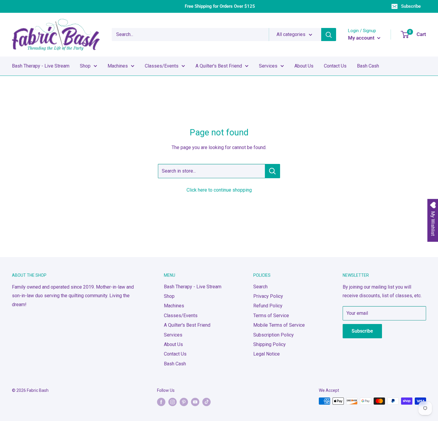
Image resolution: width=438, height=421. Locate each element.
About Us (303, 66)
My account (362, 38)
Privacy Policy (268, 296)
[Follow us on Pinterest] (184, 401)
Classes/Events (161, 66)
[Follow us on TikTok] (206, 401)
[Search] (328, 34)
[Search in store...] (272, 171)
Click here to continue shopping (219, 190)
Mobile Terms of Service (279, 325)
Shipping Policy (269, 344)
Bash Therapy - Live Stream (40, 66)
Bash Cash (368, 66)
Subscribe (411, 6)
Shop (85, 66)
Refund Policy (267, 306)
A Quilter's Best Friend (218, 66)
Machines (118, 66)
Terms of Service (271, 315)
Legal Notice (266, 354)
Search (260, 286)
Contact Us (335, 66)
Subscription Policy (273, 335)
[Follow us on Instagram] (172, 401)
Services (268, 66)
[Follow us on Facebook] (161, 401)
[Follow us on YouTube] (195, 401)
